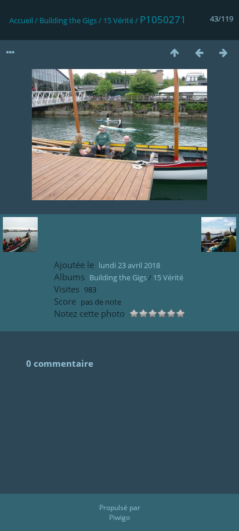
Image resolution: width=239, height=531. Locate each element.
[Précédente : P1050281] (199, 52)
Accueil (21, 20)
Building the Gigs (68, 20)
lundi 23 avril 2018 (129, 265)
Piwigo (119, 517)
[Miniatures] (174, 52)
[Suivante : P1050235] (223, 52)
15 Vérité (118, 20)
